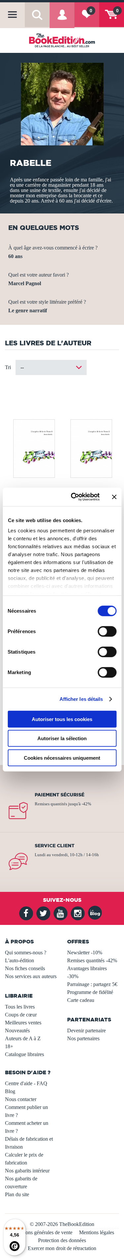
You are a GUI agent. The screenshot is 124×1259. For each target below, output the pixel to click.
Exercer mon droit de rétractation (62, 1248)
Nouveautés (17, 1030)
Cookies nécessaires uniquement (62, 757)
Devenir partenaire (86, 1030)
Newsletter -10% (84, 952)
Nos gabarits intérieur (27, 1170)
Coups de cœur (21, 1014)
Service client (54, 845)
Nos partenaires (83, 1038)
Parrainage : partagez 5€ (92, 984)
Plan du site (17, 1194)
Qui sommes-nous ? (25, 952)
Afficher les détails (81, 699)
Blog (10, 1091)
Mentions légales (96, 1232)
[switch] (107, 631)
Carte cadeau (80, 1000)
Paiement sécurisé (59, 794)
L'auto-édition (19, 960)
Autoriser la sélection (62, 738)
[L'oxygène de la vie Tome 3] (33, 448)
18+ (9, 1046)
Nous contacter (20, 1099)
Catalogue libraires (24, 1054)
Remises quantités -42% (92, 960)
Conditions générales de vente (41, 1232)
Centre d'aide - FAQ (26, 1083)
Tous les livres (20, 1007)
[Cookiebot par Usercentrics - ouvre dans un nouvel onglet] (74, 497)
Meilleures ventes (23, 1022)
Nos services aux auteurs (31, 976)
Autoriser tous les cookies (62, 719)
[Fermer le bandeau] (114, 497)
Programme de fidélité (90, 992)
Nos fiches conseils (25, 968)
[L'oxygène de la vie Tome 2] (90, 448)
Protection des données (62, 1240)
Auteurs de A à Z (23, 1038)
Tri (8, 367)
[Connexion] (62, 19)
